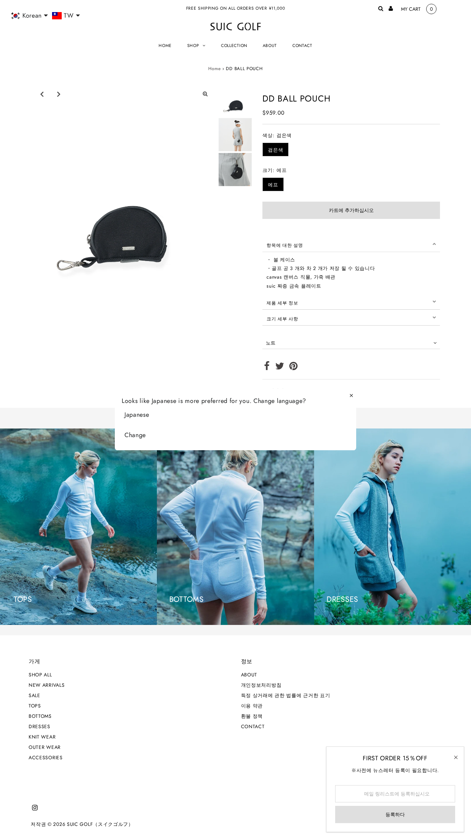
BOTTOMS (40, 716)
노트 (270, 342)
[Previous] (42, 94)
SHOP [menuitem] (193, 45)
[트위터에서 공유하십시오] (279, 367)
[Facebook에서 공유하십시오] (267, 367)
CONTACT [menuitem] (302, 45)
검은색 (275, 149)
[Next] (59, 94)
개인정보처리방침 (261, 685)
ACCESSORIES (46, 757)
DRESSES (39, 726)
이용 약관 (252, 705)
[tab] (351, 244)
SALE (34, 695)
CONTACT (253, 726)
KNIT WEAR (42, 736)
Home (214, 68)
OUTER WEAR (45, 747)
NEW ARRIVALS (46, 685)
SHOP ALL (40, 674)
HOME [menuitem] (165, 45)
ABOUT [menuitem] (270, 45)
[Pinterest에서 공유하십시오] (293, 367)
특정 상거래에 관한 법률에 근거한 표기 (285, 695)
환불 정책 (252, 716)
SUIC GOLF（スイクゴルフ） (100, 824)
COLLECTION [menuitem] (234, 45)
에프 (273, 184)
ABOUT (249, 674)
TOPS (35, 705)
